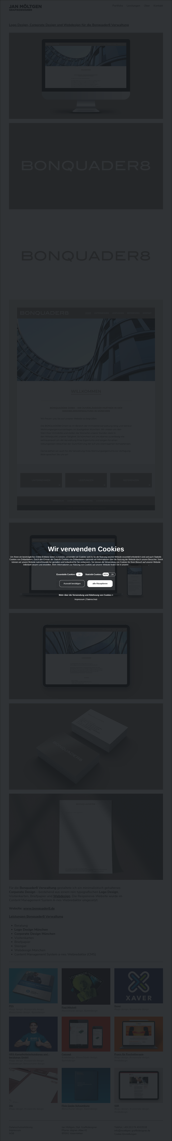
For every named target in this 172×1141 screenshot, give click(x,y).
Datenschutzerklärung (138, 564)
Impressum (80, 599)
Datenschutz (91, 599)
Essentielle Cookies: (68, 574)
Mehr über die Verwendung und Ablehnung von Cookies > (86, 595)
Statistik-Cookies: (99, 574)
